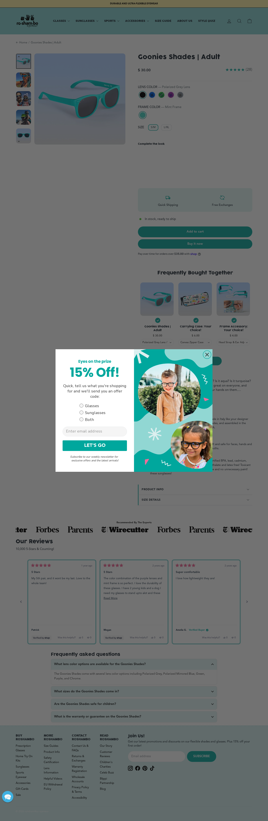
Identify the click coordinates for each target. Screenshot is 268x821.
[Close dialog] (207, 354)
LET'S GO (95, 445)
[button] (7, 796)
